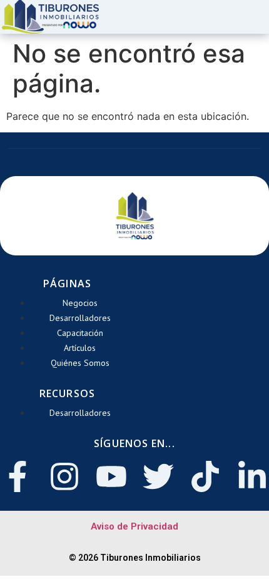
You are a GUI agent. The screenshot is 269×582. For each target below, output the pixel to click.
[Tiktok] (205, 476)
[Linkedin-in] (252, 476)
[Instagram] (64, 476)
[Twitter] (158, 476)
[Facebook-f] (17, 476)
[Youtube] (111, 476)
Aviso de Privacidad (134, 526)
